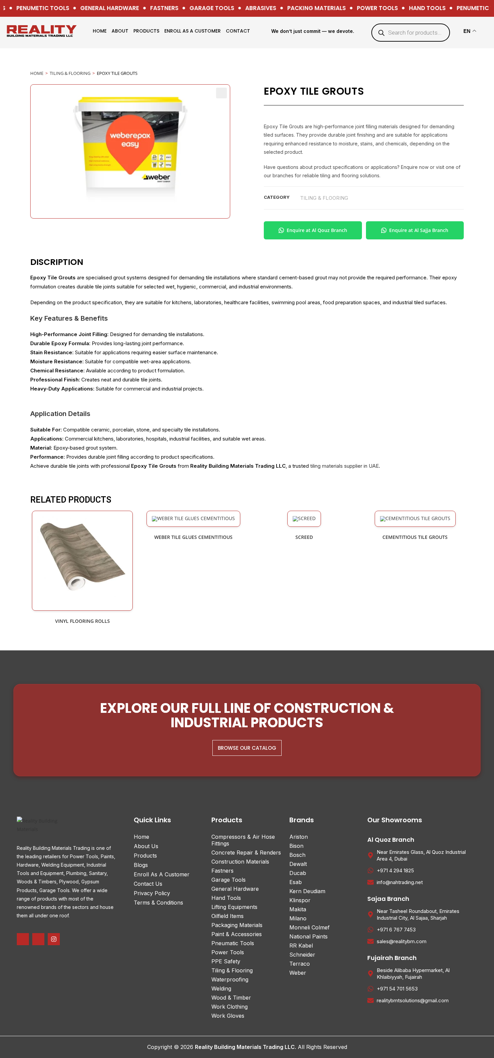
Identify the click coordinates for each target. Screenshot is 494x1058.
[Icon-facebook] (23, 939)
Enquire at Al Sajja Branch (418, 230)
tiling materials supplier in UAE (344, 466)
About (120, 31)
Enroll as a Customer (192, 31)
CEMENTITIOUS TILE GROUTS (415, 537)
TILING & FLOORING (70, 73)
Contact (238, 31)
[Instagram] (54, 939)
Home (100, 31)
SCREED (304, 537)
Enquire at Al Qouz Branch (317, 230)
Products (146, 31)
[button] (221, 93)
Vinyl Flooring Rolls (82, 621)
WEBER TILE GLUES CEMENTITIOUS (193, 537)
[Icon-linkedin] (38, 939)
